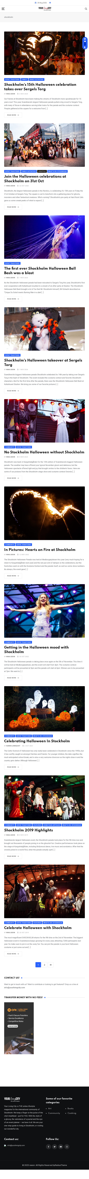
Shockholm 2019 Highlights (28, 830)
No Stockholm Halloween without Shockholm (44, 452)
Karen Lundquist (13, 746)
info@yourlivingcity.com (16, 1145)
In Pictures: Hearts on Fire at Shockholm (39, 550)
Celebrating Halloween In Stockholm (37, 741)
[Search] (86, 8)
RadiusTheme (61, 1165)
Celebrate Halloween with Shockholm (38, 928)
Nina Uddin (10, 94)
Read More (11, 115)
